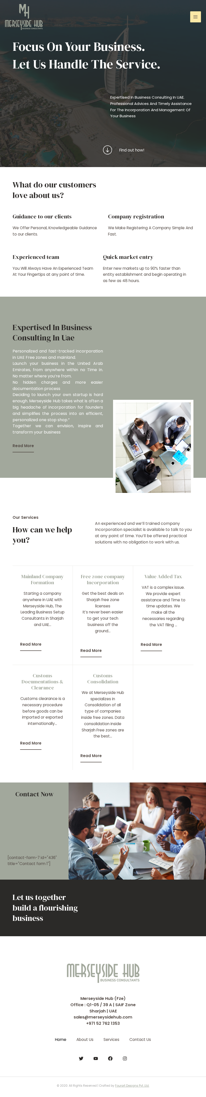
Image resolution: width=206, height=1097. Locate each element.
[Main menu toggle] (195, 16)
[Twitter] (81, 1058)
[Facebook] (110, 1058)
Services (111, 1039)
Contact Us (140, 1039)
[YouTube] (95, 1058)
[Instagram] (125, 1058)
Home (60, 1039)
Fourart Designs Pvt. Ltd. (132, 1086)
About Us (84, 1039)
